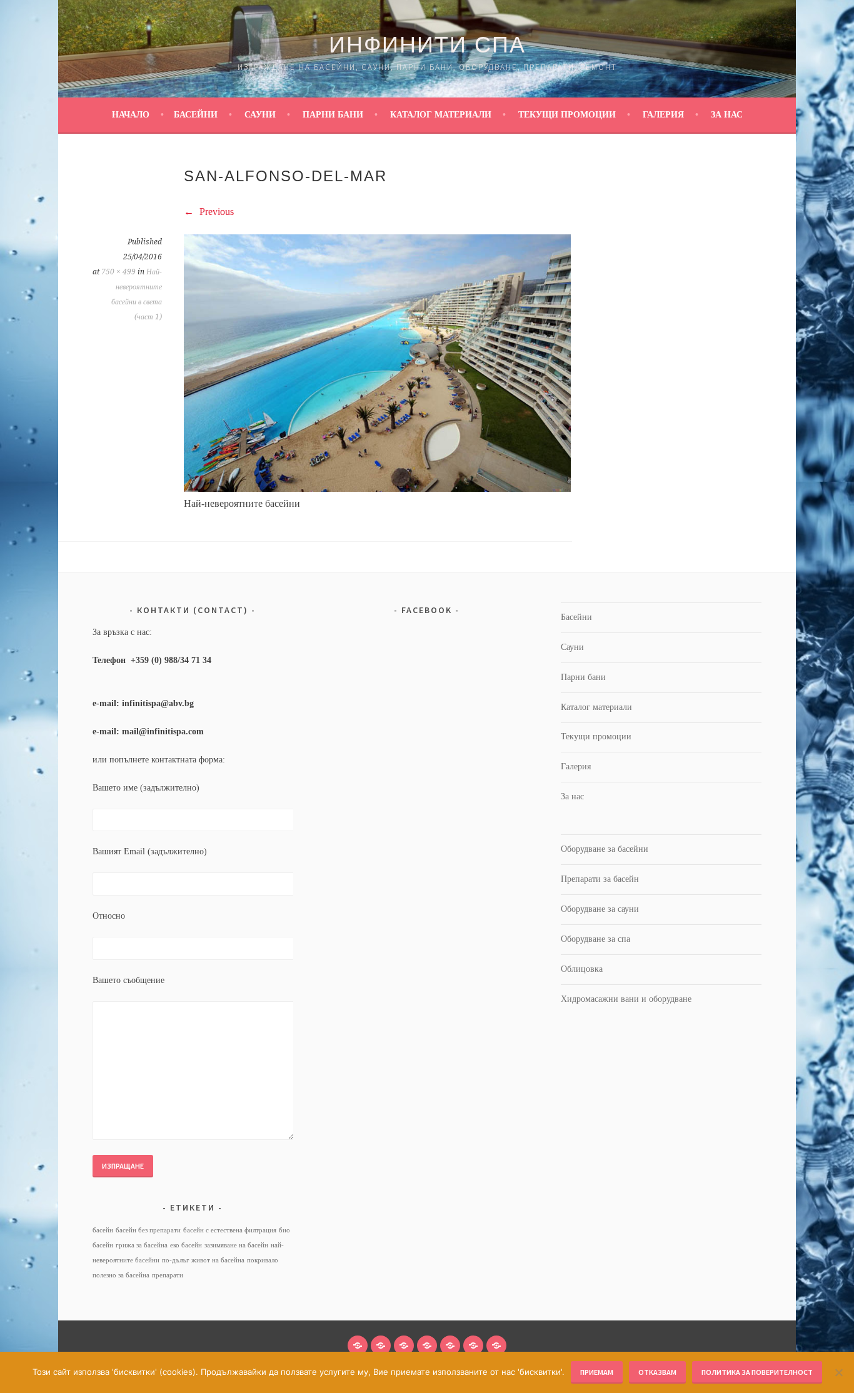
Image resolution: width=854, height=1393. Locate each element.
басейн (103, 1230)
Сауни (260, 114)
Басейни (196, 114)
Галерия (663, 114)
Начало (130, 114)
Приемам (596, 1372)
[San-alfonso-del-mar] (377, 488)
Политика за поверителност (757, 1372)
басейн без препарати (148, 1230)
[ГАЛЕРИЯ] (473, 1346)
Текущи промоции (567, 114)
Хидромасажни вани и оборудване (626, 999)
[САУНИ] (381, 1346)
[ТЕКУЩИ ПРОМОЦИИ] (450, 1346)
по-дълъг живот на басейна (203, 1260)
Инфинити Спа (427, 44)
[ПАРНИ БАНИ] (404, 1346)
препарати (167, 1275)
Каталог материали (440, 114)
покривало (262, 1260)
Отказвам (657, 1372)
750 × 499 (118, 271)
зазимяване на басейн (236, 1245)
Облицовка (582, 969)
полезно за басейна (121, 1275)
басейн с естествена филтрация (229, 1230)
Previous (215, 211)
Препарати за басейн (600, 879)
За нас (727, 114)
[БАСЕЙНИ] (358, 1346)
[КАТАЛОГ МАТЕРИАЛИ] (427, 1346)
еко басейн (186, 1245)
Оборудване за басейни (604, 849)
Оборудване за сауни (600, 909)
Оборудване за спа (595, 939)
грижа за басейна (142, 1245)
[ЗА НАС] (496, 1346)
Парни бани (333, 114)
